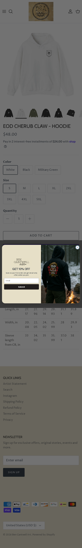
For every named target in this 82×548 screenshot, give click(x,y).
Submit (21, 286)
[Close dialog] (77, 247)
